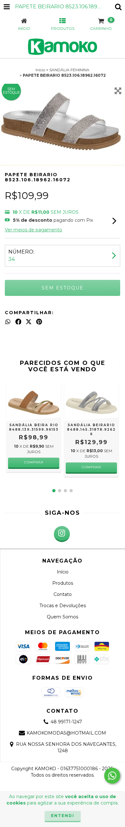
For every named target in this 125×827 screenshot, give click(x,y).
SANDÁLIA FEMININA (69, 69)
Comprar (33, 462)
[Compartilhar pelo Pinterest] (39, 321)
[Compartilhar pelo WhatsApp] (8, 321)
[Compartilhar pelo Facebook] (18, 321)
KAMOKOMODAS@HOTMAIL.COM (66, 733)
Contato (63, 594)
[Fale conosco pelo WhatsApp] (112, 776)
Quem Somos (62, 617)
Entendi (62, 815)
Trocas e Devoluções (62, 605)
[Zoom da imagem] (118, 90)
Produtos (62, 583)
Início (40, 69)
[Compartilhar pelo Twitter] (29, 321)
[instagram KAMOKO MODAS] (62, 534)
